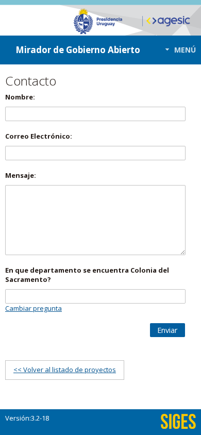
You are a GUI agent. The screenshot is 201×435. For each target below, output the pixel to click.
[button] (177, 50)
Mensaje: (20, 175)
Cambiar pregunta (33, 308)
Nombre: (20, 97)
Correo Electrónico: (38, 136)
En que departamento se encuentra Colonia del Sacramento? (87, 274)
